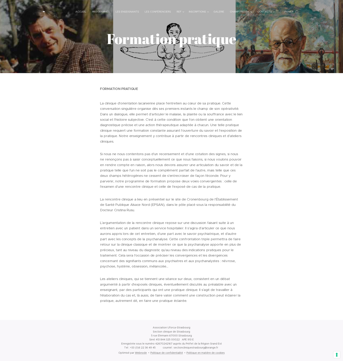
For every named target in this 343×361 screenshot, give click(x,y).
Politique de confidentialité (166, 352)
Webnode (141, 352)
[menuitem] (81, 11)
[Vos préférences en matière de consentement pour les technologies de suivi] (336, 354)
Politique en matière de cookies (206, 352)
